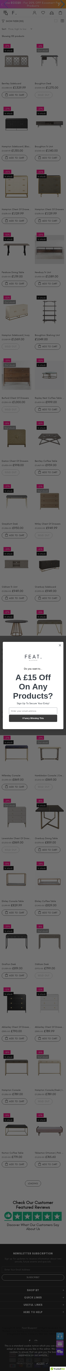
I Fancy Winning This (33, 718)
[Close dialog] (60, 645)
